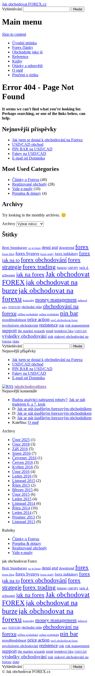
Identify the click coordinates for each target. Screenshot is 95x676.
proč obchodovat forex (64, 320)
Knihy (17, 61)
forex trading (39, 266)
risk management (77, 325)
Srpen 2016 (21, 453)
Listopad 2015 (23, 481)
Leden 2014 (21, 512)
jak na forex (30, 274)
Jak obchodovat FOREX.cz (24, 4)
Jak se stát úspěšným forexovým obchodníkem (54, 409)
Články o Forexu (25, 179)
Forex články (22, 47)
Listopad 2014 (23, 503)
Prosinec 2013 (23, 517)
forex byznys (27, 253)
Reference (20, 56)
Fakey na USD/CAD (29, 153)
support (9, 330)
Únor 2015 (21, 494)
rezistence (48, 325)
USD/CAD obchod (27, 144)
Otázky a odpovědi (27, 66)
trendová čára (63, 331)
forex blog (8, 254)
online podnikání (49, 314)
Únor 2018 (21, 444)
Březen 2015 (22, 490)
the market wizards (31, 331)
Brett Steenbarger (14, 248)
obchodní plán (32, 307)
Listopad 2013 (23, 522)
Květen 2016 (22, 467)
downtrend (66, 248)
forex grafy (47, 254)
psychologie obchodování (20, 325)
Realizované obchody (29, 184)
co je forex (34, 248)
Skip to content (14, 34)
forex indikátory (66, 254)
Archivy (8, 224)
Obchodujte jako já (27, 52)
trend (49, 331)
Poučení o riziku (25, 75)
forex (82, 246)
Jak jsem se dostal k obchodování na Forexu (47, 140)
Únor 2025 (21, 440)
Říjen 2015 (21, 485)
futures (62, 268)
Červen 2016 (22, 462)
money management (56, 299)
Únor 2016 (21, 471)
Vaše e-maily (22, 189)
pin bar (69, 313)
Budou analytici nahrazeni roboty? (39, 399)
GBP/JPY (73, 268)
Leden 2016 (21, 476)
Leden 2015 (21, 499)
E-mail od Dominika (28, 158)
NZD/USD (14, 307)
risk (61, 325)
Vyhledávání (12, 9)
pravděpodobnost (14, 320)
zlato (15, 341)
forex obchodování (44, 259)
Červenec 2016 (24, 458)
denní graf (50, 247)
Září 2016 (20, 449)
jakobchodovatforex (30, 386)
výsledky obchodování (24, 336)
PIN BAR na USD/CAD (32, 149)
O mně (17, 70)
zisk (50, 337)
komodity (28, 300)
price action (38, 319)
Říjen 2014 (21, 508)
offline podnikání (27, 314)
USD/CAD (80, 331)
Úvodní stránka (24, 43)
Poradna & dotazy (26, 193)
